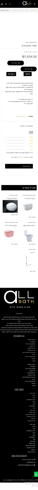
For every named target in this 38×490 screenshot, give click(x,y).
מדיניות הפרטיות (31, 416)
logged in (21, 157)
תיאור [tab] (27, 74)
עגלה (34, 401)
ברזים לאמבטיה (31, 348)
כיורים (33, 354)
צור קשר (33, 418)
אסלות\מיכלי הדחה (30, 356)
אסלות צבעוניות (29, 195)
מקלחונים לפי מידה (30, 344)
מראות (33, 358)
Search (10, 4)
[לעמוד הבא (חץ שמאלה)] (33, 486)
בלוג (34, 408)
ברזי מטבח (32, 346)
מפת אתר (32, 410)
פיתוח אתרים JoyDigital (13, 480)
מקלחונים (32, 341)
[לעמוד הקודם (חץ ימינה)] (36, 486)
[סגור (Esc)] (26, 484)
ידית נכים (30, 249)
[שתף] (29, 484)
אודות (33, 395)
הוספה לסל (14, 63)
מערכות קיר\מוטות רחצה (28, 352)
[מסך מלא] (33, 484)
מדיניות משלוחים (30, 399)
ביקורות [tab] (11, 74)
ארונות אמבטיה (31, 339)
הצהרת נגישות (31, 421)
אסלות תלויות (12, 195)
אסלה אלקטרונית (16, 10)
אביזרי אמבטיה (31, 350)
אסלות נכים (30, 222)
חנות (34, 397)
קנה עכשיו (27, 69)
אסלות (26, 10)
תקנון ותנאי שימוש (30, 414)
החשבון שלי (32, 406)
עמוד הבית (34, 10)
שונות (33, 361)
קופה (34, 404)
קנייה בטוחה (32, 412)
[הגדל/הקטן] (36, 484)
